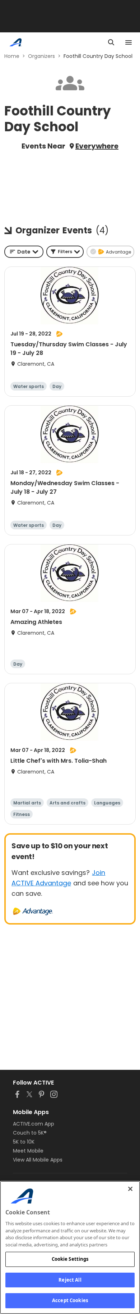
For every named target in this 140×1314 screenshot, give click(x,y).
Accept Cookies (70, 1300)
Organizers (41, 56)
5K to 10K (23, 1141)
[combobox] (23, 252)
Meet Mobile (28, 1150)
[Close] (130, 1189)
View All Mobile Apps (37, 1159)
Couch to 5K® (30, 1132)
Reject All (70, 1280)
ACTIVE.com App (33, 1123)
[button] (65, 252)
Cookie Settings (70, 1259)
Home (11, 56)
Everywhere (96, 146)
